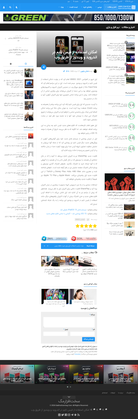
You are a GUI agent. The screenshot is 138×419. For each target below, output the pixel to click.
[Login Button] (4, 7)
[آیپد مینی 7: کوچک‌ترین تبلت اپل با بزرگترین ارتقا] (69, 261)
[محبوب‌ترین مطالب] (10, 64)
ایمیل (66, 329)
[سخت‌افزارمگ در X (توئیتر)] (62, 414)
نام (93, 329)
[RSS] (78, 414)
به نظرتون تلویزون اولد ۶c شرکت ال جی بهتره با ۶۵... (16, 174)
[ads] (69, 17)
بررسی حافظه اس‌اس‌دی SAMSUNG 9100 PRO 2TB (116, 116)
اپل (88, 219)
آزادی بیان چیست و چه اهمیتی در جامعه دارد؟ (116, 233)
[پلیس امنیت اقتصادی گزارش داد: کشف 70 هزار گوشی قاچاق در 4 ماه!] (29, 73)
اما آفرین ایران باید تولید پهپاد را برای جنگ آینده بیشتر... (16, 217)
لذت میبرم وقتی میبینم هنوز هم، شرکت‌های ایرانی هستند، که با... (17, 164)
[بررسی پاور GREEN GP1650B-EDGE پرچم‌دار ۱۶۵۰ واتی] (130, 68)
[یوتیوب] (84, 238)
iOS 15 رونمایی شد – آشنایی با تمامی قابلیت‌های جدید (66, 213)
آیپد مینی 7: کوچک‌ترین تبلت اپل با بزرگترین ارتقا (70, 270)
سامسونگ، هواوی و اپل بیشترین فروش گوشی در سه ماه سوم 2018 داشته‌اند (52, 272)
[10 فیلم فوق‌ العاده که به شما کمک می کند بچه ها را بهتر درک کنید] (55, 296)
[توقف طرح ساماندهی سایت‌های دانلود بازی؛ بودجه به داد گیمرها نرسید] (29, 105)
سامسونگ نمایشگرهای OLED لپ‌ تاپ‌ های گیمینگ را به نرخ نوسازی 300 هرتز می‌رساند (116, 57)
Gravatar (77, 354)
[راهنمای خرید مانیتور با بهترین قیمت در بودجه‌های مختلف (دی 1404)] (86, 374)
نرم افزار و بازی (113, 27)
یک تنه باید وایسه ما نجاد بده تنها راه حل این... (16, 146)
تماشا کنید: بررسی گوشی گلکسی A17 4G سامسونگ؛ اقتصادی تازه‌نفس (116, 137)
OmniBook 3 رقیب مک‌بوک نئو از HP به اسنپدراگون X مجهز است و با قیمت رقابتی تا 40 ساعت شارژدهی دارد (13, 83)
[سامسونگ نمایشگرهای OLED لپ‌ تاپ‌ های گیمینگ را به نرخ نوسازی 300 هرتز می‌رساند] (130, 57)
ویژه (62, 7)
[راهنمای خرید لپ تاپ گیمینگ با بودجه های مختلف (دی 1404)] (17, 374)
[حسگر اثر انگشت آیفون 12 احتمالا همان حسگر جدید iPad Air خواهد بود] (87, 261)
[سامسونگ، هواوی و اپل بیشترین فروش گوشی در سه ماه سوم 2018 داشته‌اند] (50, 261)
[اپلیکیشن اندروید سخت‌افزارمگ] (75, 414)
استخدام (104, 392)
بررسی (100, 7)
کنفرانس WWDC (80, 219)
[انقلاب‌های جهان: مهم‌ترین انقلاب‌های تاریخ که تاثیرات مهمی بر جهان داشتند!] (120, 181)
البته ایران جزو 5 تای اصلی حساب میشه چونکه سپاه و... (17, 208)
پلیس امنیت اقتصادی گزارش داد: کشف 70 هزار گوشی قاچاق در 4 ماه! (13, 72)
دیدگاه (92, 315)
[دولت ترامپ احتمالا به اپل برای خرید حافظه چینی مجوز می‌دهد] (29, 94)
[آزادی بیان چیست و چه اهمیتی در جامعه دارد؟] (129, 233)
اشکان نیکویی (84, 71)
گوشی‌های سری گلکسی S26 (100, 1)
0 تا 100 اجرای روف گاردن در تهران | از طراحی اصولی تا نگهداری (114, 216)
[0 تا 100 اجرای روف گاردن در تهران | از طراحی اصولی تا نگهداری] (129, 216)
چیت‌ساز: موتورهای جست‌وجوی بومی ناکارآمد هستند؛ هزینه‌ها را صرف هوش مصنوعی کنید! (13, 116)
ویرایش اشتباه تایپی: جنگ (19, 200)
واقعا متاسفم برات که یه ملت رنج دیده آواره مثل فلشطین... (15, 192)
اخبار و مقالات (111, 7)
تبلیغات (112, 392)
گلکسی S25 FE (117, 1)
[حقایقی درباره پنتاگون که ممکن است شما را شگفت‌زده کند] (129, 207)
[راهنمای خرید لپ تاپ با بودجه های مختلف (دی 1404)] (52, 374)
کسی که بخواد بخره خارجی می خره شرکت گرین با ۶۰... (16, 183)
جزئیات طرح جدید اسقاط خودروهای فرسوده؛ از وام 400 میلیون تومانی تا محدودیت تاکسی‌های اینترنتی (116, 46)
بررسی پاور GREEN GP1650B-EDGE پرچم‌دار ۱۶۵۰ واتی (115, 68)
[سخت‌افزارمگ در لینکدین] (59, 414)
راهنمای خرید (87, 7)
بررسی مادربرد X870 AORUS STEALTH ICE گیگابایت (118, 127)
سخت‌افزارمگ (130, 392)
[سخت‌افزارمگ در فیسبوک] (66, 414)
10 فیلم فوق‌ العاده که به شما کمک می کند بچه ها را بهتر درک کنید (55, 304)
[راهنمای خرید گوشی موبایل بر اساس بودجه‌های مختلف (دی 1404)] (121, 374)
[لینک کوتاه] (64, 71)
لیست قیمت (73, 7)
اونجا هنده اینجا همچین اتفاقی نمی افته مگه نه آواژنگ (16, 137)
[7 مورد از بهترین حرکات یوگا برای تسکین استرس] (129, 224)
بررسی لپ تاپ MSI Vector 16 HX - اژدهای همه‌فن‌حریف (116, 148)
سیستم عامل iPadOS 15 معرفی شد (73, 209)
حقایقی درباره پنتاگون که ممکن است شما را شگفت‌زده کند (114, 207)
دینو (69, 1)
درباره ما (120, 392)
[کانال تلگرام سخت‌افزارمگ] (72, 414)
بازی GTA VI (129, 1)
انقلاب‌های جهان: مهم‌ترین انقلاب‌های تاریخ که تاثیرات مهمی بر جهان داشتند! (121, 194)
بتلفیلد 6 (75, 1)
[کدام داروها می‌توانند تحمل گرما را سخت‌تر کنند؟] (83, 296)
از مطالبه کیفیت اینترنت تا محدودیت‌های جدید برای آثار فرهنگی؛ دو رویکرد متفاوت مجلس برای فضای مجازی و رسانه (116, 80)
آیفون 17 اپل (85, 1)
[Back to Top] (69, 397)
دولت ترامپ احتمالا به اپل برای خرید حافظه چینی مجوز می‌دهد (69, 247)
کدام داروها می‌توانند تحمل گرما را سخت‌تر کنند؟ (83, 303)
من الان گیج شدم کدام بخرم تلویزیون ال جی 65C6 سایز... (15, 155)
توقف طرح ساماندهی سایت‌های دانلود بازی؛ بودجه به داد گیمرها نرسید (13, 105)
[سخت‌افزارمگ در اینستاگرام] (69, 414)
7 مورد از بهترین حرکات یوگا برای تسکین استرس (115, 224)
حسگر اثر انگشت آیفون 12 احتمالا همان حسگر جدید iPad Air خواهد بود (89, 271)
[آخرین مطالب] (25, 64)
